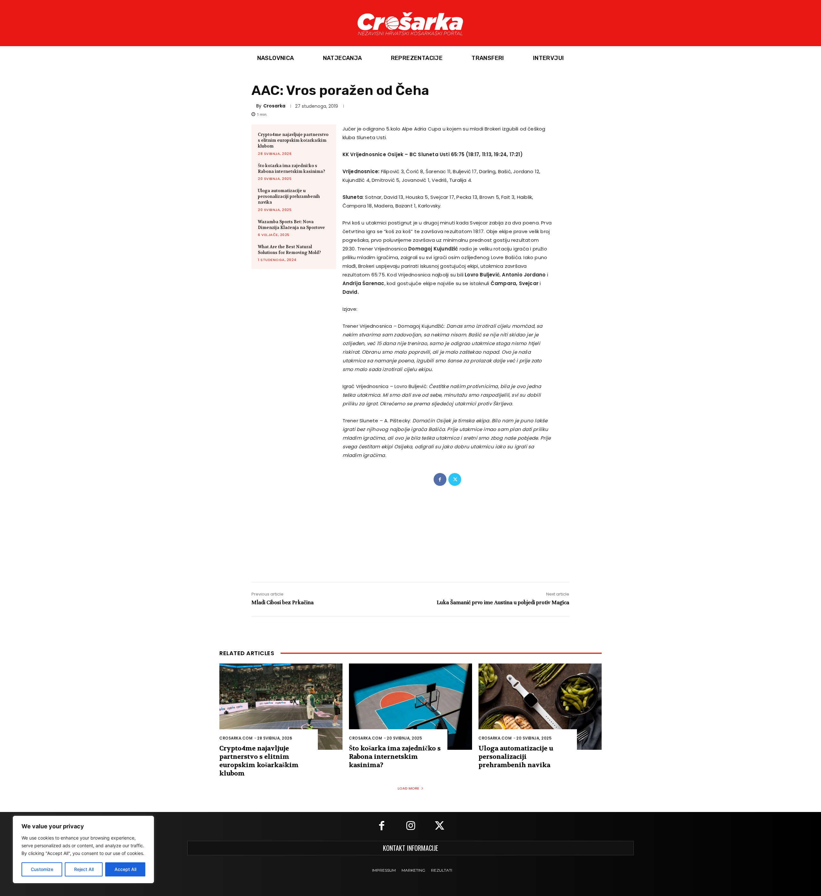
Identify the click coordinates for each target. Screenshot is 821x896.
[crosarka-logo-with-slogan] (410, 23)
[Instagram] (410, 826)
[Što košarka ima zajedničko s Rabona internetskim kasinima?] (410, 707)
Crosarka (274, 106)
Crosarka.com (235, 738)
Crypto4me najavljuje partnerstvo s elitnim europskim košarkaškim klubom (293, 140)
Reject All (84, 869)
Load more (408, 788)
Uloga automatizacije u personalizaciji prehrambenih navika (289, 196)
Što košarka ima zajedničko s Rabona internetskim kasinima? (291, 168)
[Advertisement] (410, 527)
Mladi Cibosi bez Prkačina (282, 602)
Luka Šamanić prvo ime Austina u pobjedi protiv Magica (503, 602)
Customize (42, 869)
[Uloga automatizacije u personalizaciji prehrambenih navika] (540, 707)
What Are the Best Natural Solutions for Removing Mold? (289, 249)
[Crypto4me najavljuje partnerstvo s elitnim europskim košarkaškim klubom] (281, 707)
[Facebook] (440, 479)
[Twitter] (454, 479)
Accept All (125, 869)
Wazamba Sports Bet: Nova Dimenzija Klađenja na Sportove (291, 224)
